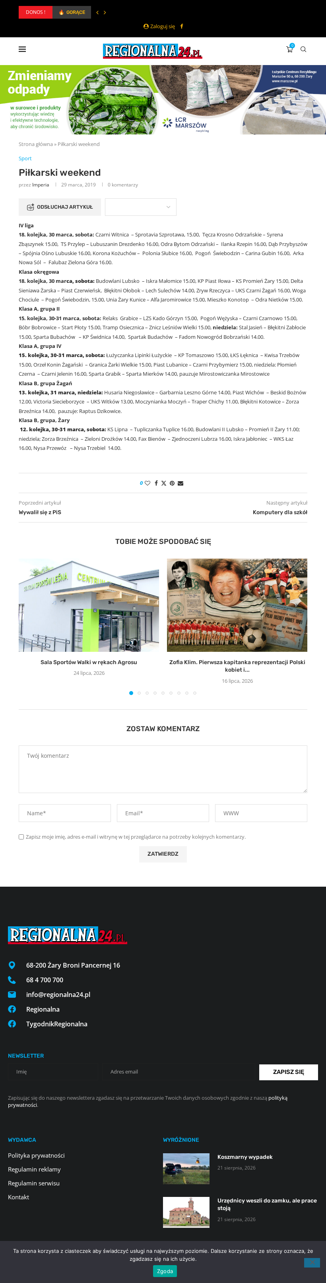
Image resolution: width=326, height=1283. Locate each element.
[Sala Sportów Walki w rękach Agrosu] (89, 605)
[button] (97, 12)
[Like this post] (147, 483)
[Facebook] (181, 26)
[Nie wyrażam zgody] (312, 1263)
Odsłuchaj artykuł (65, 207)
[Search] (303, 49)
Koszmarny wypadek (245, 1157)
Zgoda (165, 1271)
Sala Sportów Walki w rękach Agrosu (89, 662)
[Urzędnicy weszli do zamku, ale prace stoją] (186, 1212)
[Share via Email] (180, 483)
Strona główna (36, 144)
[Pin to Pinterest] (172, 483)
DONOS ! (35, 12)
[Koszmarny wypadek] (186, 1168)
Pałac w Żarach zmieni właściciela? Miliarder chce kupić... (118, 12)
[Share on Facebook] (156, 483)
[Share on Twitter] (164, 483)
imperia (40, 184)
